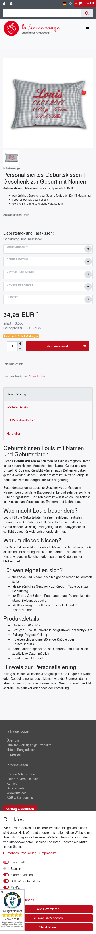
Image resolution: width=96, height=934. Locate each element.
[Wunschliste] (70, 3)
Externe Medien (21, 874)
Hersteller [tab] (13, 433)
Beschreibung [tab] (16, 394)
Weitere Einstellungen (18, 900)
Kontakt (12, 783)
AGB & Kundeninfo (20, 797)
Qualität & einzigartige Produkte (29, 745)
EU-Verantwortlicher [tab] (21, 420)
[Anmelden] (5, 3)
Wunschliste (15, 364)
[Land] (64, 3)
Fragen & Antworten (21, 774)
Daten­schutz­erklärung (21, 853)
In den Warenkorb (56, 346)
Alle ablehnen (48, 927)
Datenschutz (15, 788)
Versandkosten (36, 376)
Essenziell (17, 862)
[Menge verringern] (20, 348)
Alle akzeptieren (48, 909)
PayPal (15, 887)
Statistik (15, 868)
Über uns (13, 740)
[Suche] (87, 13)
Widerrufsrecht (17, 793)
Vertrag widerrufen (20, 809)
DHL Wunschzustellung (26, 881)
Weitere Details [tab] (17, 407)
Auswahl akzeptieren (48, 918)
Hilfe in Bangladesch (21, 749)
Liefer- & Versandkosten (23, 778)
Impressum (15, 754)
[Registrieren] (12, 3)
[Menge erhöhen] (20, 343)
